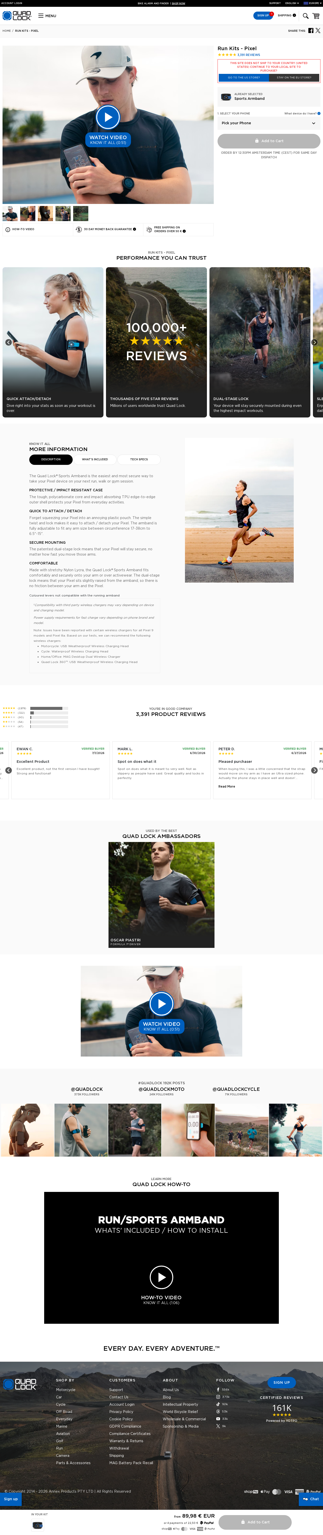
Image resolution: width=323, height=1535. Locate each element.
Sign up (11, 1499)
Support (275, 3)
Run (59, 1448)
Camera (62, 1456)
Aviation (63, 1434)
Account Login (121, 1404)
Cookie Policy (121, 1419)
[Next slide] (314, 342)
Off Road (64, 1412)
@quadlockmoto (161, 1089)
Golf (59, 1441)
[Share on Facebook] (310, 30)
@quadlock (87, 1089)
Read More (227, 786)
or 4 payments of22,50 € (181, 1523)
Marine (61, 1426)
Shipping (285, 15)
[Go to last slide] (8, 342)
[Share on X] (317, 30)
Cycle (61, 1404)
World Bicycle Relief (180, 1412)
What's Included (95, 459)
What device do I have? (300, 113)
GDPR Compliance (125, 1426)
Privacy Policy (121, 1412)
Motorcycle (65, 1390)
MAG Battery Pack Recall (131, 1463)
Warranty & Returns (126, 1441)
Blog (167, 1397)
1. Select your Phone (234, 113)
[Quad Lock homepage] (17, 19)
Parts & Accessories (73, 1463)
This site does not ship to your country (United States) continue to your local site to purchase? (269, 67)
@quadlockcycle (236, 1089)
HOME (7, 31)
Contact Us (118, 1397)
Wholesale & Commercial (184, 1419)
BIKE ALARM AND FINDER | (161, 4)
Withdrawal (119, 1448)
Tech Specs (139, 459)
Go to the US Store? (244, 77)
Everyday (64, 1419)
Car (59, 1397)
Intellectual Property (180, 1404)
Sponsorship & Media (181, 1426)
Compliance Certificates (130, 1434)
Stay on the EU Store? (294, 77)
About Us (171, 1390)
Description (51, 459)
